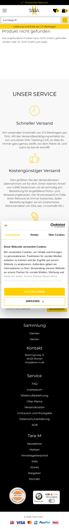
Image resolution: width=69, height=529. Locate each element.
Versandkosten (34, 407)
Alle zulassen (34, 291)
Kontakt (34, 479)
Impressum (34, 389)
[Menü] (4, 10)
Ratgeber (34, 473)
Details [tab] (34, 234)
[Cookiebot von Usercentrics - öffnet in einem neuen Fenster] (50, 225)
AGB (35, 425)
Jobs (34, 461)
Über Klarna (34, 401)
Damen (34, 333)
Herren (34, 339)
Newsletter (34, 443)
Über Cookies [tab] (57, 234)
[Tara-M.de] (34, 10)
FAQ (34, 383)
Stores (34, 467)
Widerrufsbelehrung (34, 395)
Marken (34, 449)
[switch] (52, 501)
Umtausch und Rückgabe (34, 413)
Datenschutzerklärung (34, 419)
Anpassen (33, 301)
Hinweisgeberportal (34, 455)
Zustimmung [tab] (12, 234)
